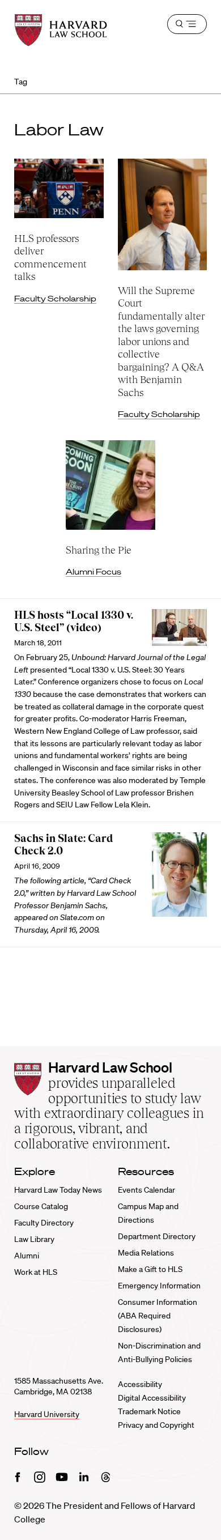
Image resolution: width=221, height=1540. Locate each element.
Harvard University (46, 1414)
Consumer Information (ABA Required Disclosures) (157, 1315)
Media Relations (146, 1253)
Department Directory (157, 1236)
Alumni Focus (93, 572)
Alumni (26, 1255)
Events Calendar (146, 1190)
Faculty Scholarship (55, 298)
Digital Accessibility (152, 1398)
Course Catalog (41, 1206)
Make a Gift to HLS (150, 1269)
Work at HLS (35, 1272)
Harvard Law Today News (58, 1190)
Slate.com (77, 917)
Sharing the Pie (98, 550)
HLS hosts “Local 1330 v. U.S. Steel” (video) (73, 621)
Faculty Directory (44, 1223)
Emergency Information (159, 1286)
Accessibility (140, 1384)
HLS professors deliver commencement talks (50, 257)
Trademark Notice (149, 1411)
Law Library (34, 1239)
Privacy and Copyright (156, 1425)
